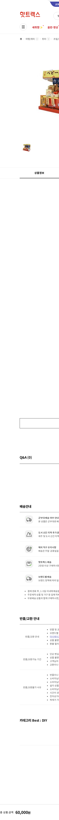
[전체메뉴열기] (23, 26)
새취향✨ (37, 27)
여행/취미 (30, 39)
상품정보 (39, 173)
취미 (44, 39)
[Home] (21, 39)
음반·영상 (53, 27)
